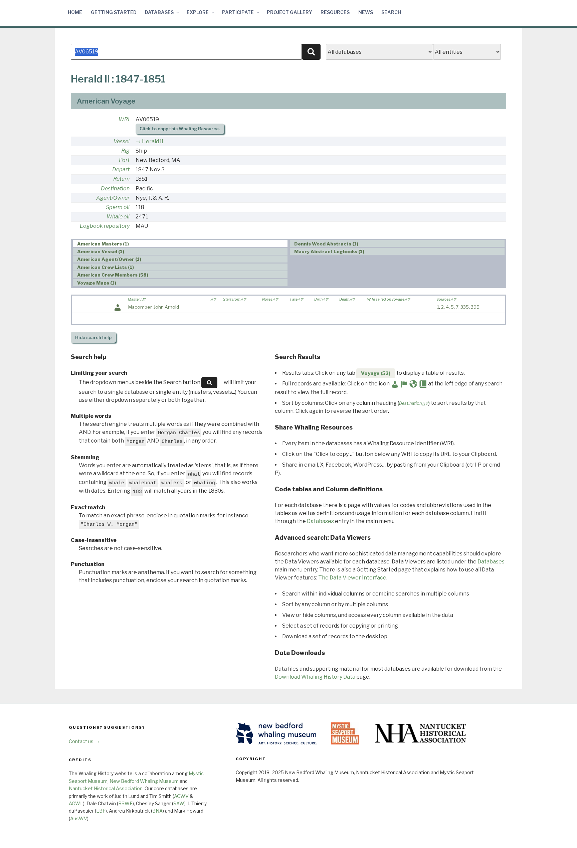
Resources (335, 12)
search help (93, 337)
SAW (178, 803)
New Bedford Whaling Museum (144, 781)
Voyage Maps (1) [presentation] (96, 283)
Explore (198, 12)
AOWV (181, 796)
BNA (157, 811)
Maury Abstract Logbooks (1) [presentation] (329, 251)
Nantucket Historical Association (106, 788)
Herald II (152, 141)
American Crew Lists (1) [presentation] (105, 267)
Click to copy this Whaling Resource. (180, 128)
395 (475, 307)
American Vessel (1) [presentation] (100, 251)
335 (464, 307)
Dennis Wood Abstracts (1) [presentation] (326, 243)
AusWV (78, 818)
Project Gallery (289, 12)
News (365, 12)
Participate (238, 12)
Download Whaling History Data (315, 677)
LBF (101, 811)
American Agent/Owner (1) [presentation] (109, 259)
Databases (159, 12)
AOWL (76, 803)
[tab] (180, 243)
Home (75, 12)
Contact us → (84, 741)
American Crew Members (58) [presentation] (112, 275)
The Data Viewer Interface (352, 577)
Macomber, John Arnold (153, 307)
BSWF (125, 803)
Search (391, 12)
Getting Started (114, 12)
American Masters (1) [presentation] (103, 243)
